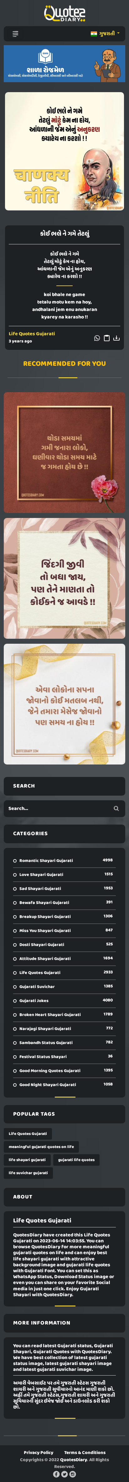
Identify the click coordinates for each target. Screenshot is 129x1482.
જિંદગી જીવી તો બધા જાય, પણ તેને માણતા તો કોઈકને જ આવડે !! (64, 578)
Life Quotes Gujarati (32, 334)
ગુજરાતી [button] (107, 34)
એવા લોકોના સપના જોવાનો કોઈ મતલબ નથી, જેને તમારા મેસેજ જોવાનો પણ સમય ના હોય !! (64, 704)
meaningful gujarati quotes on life (41, 1147)
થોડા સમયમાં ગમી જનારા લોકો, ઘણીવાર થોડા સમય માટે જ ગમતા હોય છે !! (65, 452)
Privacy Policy (38, 1452)
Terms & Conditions (85, 1452)
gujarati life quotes (76, 1160)
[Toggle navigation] (15, 34)
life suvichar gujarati (28, 1173)
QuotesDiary (73, 1460)
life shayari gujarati (27, 1160)
